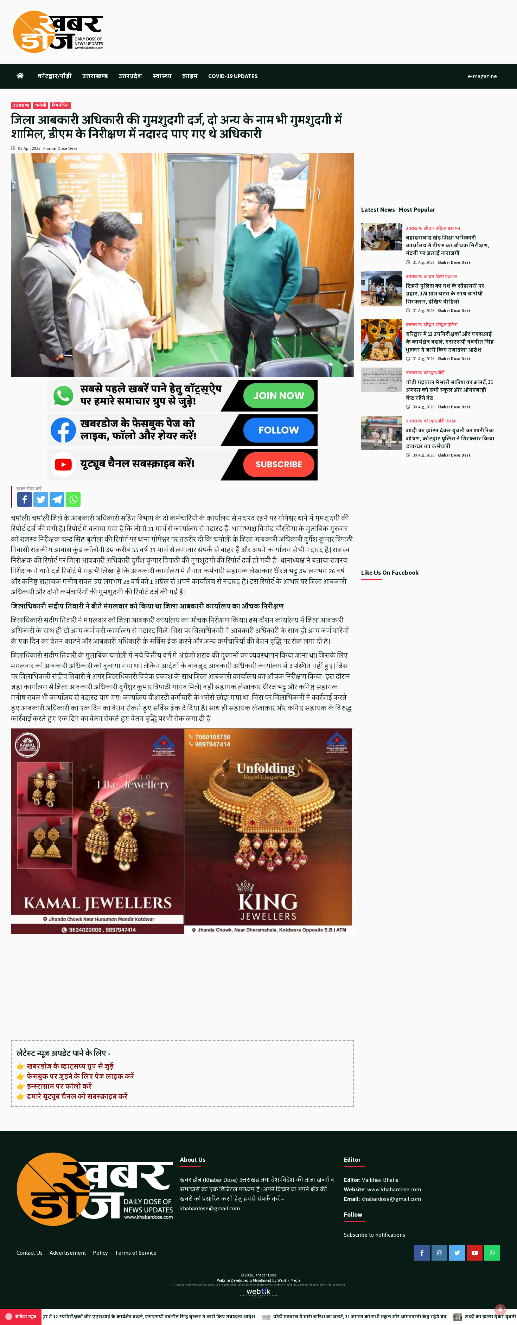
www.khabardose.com (394, 1189)
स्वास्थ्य (162, 76)
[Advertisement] (182, 987)
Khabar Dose (265, 1275)
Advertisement (68, 1252)
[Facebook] (24, 499)
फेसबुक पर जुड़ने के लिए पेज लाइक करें (80, 1077)
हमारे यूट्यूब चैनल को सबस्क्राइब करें (77, 1097)
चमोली (40, 105)
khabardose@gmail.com (210, 1208)
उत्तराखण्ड (95, 76)
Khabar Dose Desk (60, 148)
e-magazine (482, 76)
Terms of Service (136, 1252)
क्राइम (190, 76)
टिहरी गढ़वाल (446, 277)
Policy (100, 1252)
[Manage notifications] (500, 1309)
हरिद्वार (429, 229)
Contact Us (30, 1252)
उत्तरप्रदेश (130, 76)
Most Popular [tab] (416, 210)
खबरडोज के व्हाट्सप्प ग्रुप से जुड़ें (70, 1066)
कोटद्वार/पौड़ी (55, 76)
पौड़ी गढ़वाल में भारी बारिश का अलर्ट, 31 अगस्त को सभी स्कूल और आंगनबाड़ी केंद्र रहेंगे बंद (449, 390)
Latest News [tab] (378, 210)
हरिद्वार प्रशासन (448, 229)
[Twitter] (40, 499)
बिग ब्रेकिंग (60, 105)
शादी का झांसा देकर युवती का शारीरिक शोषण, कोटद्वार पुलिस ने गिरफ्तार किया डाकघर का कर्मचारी (450, 438)
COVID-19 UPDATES (233, 76)
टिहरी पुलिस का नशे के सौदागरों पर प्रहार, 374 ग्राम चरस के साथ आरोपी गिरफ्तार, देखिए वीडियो (445, 294)
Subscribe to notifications (374, 1234)
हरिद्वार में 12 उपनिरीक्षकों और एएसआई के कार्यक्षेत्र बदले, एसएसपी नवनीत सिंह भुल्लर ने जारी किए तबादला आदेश (450, 342)
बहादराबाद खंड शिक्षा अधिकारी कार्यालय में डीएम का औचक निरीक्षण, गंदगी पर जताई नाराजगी (447, 246)
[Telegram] (57, 499)
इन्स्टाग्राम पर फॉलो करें (59, 1087)
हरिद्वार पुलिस (447, 325)
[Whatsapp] (73, 499)
